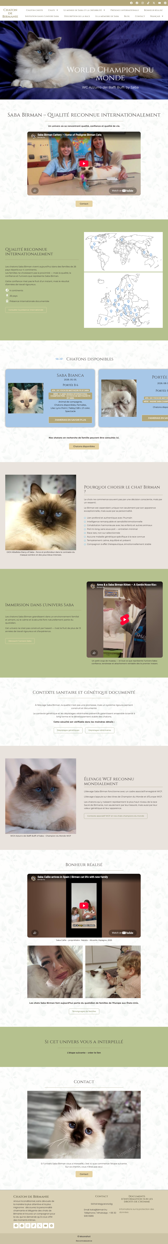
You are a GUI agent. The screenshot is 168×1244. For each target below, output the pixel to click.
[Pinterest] (165, 3)
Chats (51, 10)
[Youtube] (159, 3)
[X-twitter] (153, 3)
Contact (140, 16)
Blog (127, 16)
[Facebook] (131, 3)
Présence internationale (125, 10)
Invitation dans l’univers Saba (42, 16)
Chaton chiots (34, 10)
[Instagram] (142, 3)
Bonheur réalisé (153, 10)
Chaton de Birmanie (10, 13)
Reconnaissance (84, 1240)
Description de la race (77, 16)
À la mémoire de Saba (107, 16)
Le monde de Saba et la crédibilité (83, 10)
